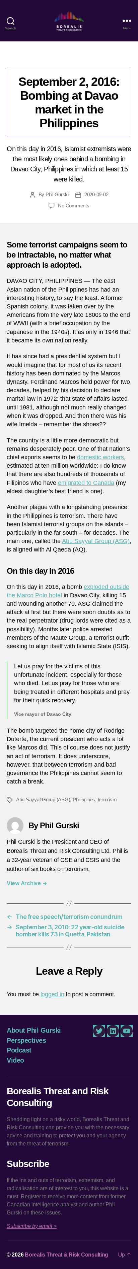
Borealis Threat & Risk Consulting (66, 1255)
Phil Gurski (57, 194)
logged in (52, 994)
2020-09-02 (96, 194)
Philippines (84, 799)
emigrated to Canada (86, 482)
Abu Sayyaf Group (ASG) (96, 541)
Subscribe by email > (32, 1226)
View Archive (27, 883)
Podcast (19, 1050)
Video (15, 1060)
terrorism (107, 799)
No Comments (73, 205)
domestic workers (100, 457)
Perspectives (69, 58)
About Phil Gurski (34, 1030)
